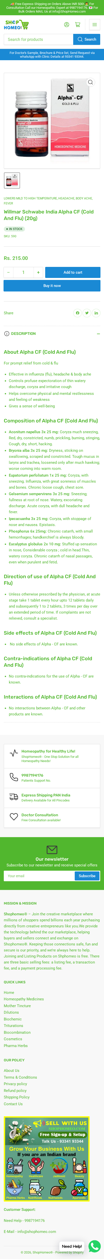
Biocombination (17, 1032)
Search (90, 39)
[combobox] (52, 39)
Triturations (13, 1025)
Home (9, 992)
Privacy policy (15, 1084)
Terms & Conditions (20, 1077)
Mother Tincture (17, 1006)
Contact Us (13, 1104)
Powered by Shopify (69, 1252)
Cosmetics (13, 1039)
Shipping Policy (17, 1097)
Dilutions (11, 1012)
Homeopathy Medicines (24, 999)
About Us (11, 1070)
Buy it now (52, 285)
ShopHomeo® (43, 1252)
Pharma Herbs (16, 1046)
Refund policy (15, 1090)
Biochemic (13, 1019)
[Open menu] (94, 24)
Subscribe (87, 876)
